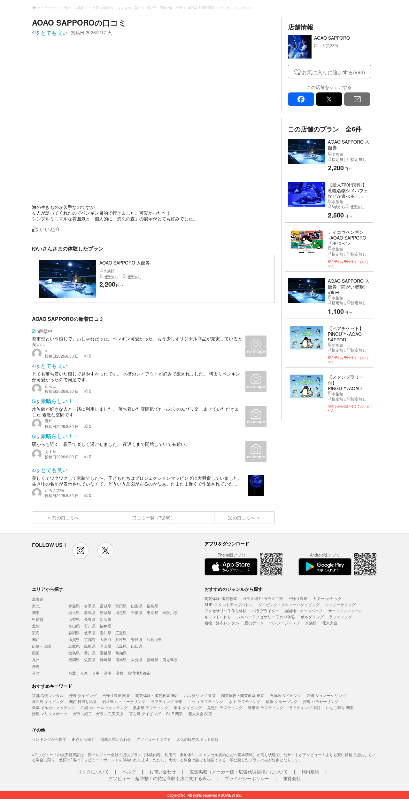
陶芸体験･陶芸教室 (220, 598)
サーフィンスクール (345, 610)
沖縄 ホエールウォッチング (104, 707)
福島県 (152, 605)
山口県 (137, 646)
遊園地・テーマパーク (303, 610)
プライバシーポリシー (247, 778)
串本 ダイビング (188, 707)
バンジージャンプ (284, 622)
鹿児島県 (170, 659)
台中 (96, 673)
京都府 (90, 639)
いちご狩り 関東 (340, 707)
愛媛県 (105, 652)
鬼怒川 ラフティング (225, 707)
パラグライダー (265, 610)
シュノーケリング (340, 604)
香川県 (90, 652)
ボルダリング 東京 (200, 695)
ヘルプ (129, 771)
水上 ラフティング (244, 701)
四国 (36, 652)
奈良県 (137, 639)
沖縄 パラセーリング (320, 701)
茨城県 (105, 612)
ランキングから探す (49, 739)
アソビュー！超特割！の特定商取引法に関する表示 (159, 778)
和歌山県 (154, 639)
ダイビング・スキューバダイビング (289, 604)
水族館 (311, 622)
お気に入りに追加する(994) (333, 72)
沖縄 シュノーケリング (326, 695)
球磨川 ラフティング (265, 707)
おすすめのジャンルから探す (233, 589)
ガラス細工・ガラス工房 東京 (98, 713)
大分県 (137, 659)
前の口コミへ (65, 517)
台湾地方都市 (138, 673)
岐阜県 (90, 632)
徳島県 (74, 652)
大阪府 (105, 639)
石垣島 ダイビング (285, 695)
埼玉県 (121, 612)
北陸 (36, 626)
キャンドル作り (217, 616)
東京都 (152, 612)
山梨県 (74, 619)
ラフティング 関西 (304, 707)
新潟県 (105, 619)
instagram (81, 550)
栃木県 (74, 612)
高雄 (119, 673)
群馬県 (90, 612)
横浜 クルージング (281, 701)
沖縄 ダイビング (83, 695)
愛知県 (105, 632)
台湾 (36, 673)
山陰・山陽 (41, 646)
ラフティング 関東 (166, 701)
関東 (36, 612)
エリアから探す (47, 589)
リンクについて (93, 771)
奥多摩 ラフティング (150, 707)
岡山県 (105, 646)
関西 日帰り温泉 (83, 701)
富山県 (74, 626)
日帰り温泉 (297, 598)
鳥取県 (74, 646)
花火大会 (329, 622)
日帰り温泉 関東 (116, 695)
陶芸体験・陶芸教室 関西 (157, 695)
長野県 (90, 619)
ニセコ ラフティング (205, 701)
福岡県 (74, 659)
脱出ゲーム (254, 622)
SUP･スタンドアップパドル (228, 604)
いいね (49, 229)
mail (357, 99)
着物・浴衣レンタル (221, 622)
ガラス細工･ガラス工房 (263, 598)
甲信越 (37, 619)
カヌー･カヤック (327, 598)
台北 (72, 673)
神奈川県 (170, 612)
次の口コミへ (241, 517)
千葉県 (137, 612)
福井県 (105, 626)
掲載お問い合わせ (115, 739)
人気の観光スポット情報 (197, 739)
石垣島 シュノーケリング (123, 701)
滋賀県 (74, 639)
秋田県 (121, 605)
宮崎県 (152, 659)
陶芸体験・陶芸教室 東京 (242, 695)
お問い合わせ (162, 771)
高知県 (121, 652)
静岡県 (74, 632)
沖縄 (36, 666)
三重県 (121, 632)
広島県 (121, 646)
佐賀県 (90, 659)
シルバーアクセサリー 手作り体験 (266, 616)
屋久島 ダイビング (48, 701)
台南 (108, 673)
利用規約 (310, 771)
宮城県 (105, 605)
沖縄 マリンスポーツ (49, 713)
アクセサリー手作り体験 (225, 610)
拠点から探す (83, 739)
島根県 (90, 646)
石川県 (90, 626)
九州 (36, 659)
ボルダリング (312, 616)
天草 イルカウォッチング (53, 707)
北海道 (37, 599)
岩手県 (90, 605)
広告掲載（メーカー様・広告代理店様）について (238, 771)
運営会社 (292, 778)
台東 (84, 673)
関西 (36, 639)
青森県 (74, 605)
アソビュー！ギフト (153, 739)
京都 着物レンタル (48, 695)
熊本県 (121, 659)
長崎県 (105, 659)
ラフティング (340, 616)
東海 (36, 632)
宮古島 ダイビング (145, 713)
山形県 (137, 605)
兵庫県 (121, 639)
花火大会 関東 (200, 713)
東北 (36, 605)
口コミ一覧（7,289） (153, 517)
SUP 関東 (174, 713)
